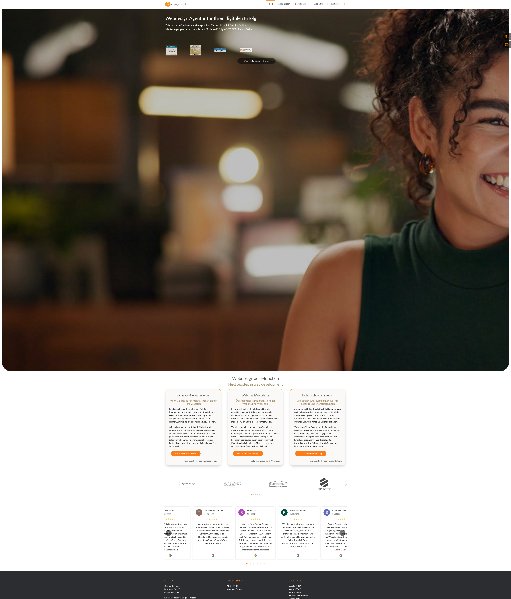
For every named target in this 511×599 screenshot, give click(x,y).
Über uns (318, 4)
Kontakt (335, 4)
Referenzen (301, 4)
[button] (346, 484)
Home (270, 4)
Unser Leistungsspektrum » (256, 61)
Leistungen (283, 4)
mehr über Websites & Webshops (265, 461)
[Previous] (169, 533)
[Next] (342, 533)
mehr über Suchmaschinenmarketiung (325, 461)
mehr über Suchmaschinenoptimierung (200, 461)
